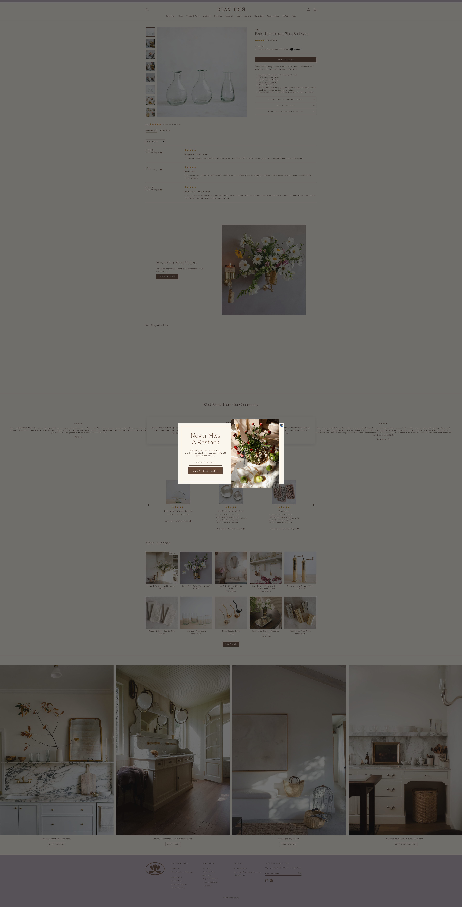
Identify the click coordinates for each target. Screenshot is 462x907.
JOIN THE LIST (205, 471)
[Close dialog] (281, 425)
